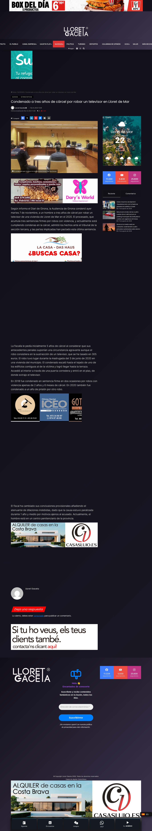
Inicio (14, 92)
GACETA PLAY (45, 44)
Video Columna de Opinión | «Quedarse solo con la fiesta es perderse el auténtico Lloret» (127, 204)
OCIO (127, 44)
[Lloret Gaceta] (76, 24)
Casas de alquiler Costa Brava (76, 779)
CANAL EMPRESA (29, 44)
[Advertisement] (54, 752)
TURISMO (81, 44)
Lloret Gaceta (20, 108)
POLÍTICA (70, 44)
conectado (39, 616)
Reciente (111, 194)
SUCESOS (58, 44)
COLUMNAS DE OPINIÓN (111, 44)
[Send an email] (26, 108)
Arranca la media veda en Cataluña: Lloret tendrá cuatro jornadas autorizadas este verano (128, 226)
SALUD (135, 44)
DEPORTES (93, 44)
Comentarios (131, 194)
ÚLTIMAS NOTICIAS (26, 97)
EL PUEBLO (14, 44)
